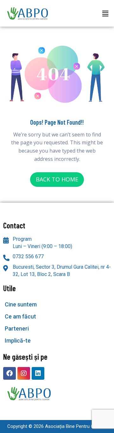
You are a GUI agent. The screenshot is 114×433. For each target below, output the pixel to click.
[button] (105, 13)
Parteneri (17, 328)
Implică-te (18, 340)
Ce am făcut (20, 316)
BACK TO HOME (57, 179)
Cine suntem (21, 304)
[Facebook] (9, 373)
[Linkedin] (38, 373)
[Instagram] (23, 373)
